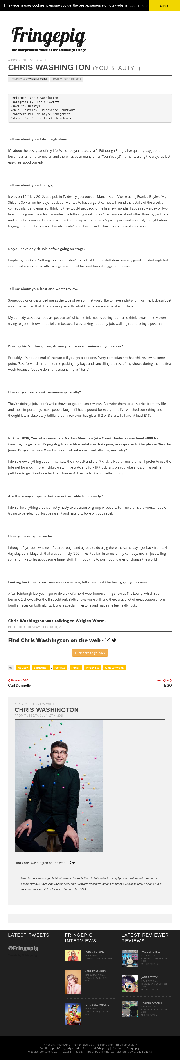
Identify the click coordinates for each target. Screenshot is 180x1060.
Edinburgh (41, 667)
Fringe (75, 667)
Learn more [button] (139, 5)
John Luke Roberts (97, 1004)
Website (66, 118)
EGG (168, 685)
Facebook (51, 118)
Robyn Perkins (94, 951)
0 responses (151, 964)
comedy (23, 667)
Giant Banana (143, 1051)
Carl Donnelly (19, 685)
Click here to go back (90, 653)
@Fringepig (101, 1048)
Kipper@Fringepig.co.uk (64, 1048)
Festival (59, 667)
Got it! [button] (164, 5)
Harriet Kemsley (95, 971)
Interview (92, 667)
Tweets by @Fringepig (22, 955)
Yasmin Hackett (151, 1002)
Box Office (33, 118)
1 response (150, 1014)
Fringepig (133, 1048)
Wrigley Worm (38, 79)
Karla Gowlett (48, 102)
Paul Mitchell (150, 951)
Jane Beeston (150, 977)
